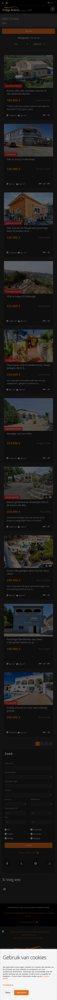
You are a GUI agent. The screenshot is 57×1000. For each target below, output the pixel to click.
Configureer (8, 985)
